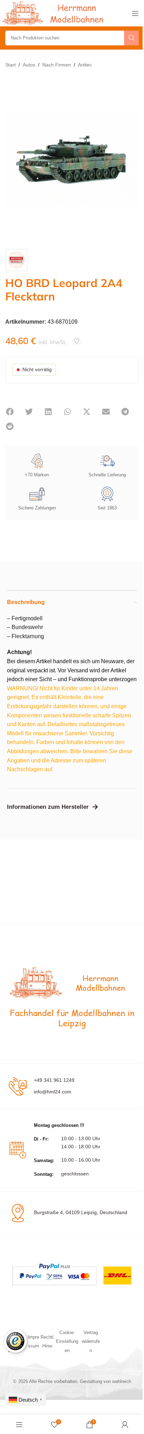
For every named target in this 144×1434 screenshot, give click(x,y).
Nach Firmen (56, 65)
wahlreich (121, 1381)
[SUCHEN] (131, 38)
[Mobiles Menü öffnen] (135, 13)
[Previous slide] (12, 159)
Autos (29, 65)
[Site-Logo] (54, 13)
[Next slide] (131, 159)
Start (10, 65)
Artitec (85, 65)
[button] (9, 411)
